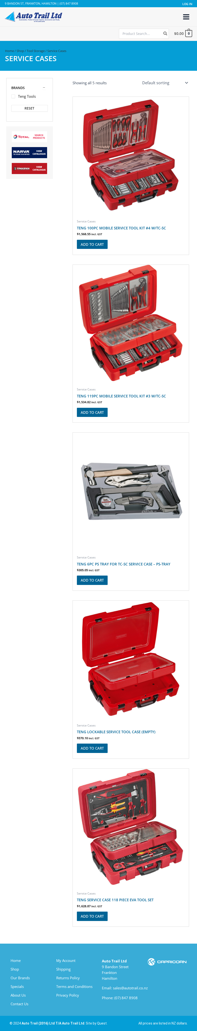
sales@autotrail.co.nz (130, 988)
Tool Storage (36, 51)
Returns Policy (68, 977)
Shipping (63, 969)
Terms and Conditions (74, 986)
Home (9, 51)
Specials (17, 986)
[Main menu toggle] (186, 17)
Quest (102, 1023)
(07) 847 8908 (126, 997)
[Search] (165, 34)
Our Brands (20, 977)
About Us (18, 995)
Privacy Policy (67, 995)
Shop (20, 51)
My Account (65, 960)
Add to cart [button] (92, 244)
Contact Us (19, 1003)
